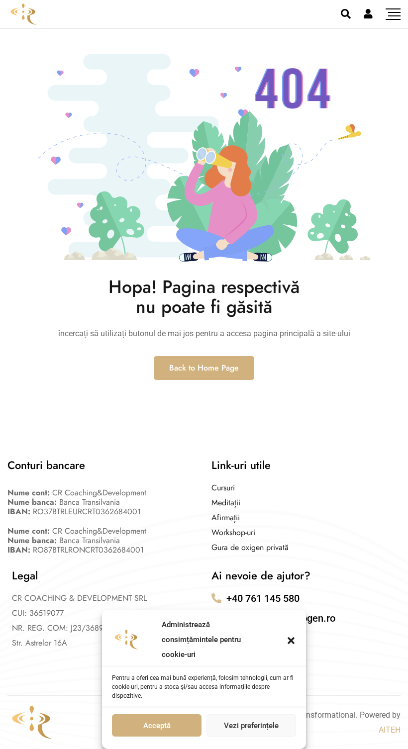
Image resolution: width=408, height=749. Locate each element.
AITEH (390, 730)
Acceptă (157, 725)
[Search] (346, 14)
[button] (291, 640)
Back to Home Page (204, 368)
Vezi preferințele (251, 725)
